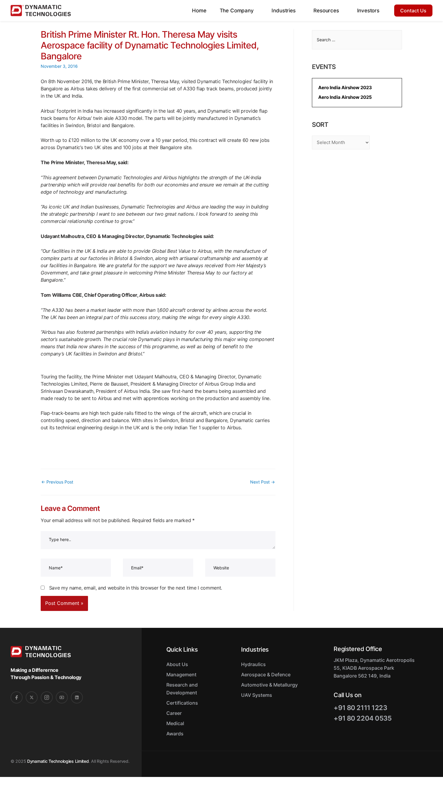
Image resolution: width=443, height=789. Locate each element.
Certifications (182, 703)
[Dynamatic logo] (42, 10)
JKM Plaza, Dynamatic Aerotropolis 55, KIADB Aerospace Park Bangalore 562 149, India (374, 668)
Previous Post (57, 481)
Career (174, 713)
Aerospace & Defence (266, 675)
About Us (177, 664)
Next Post (262, 481)
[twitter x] (32, 697)
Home (199, 11)
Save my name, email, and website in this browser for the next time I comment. (135, 588)
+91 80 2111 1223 (360, 708)
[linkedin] (77, 697)
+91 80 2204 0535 (362, 718)
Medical (175, 723)
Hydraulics (253, 664)
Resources (326, 11)
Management (181, 675)
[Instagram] (47, 697)
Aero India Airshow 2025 (345, 97)
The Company (237, 11)
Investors (368, 11)
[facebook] (17, 697)
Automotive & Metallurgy (269, 685)
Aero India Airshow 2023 (345, 87)
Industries (284, 11)
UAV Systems (256, 695)
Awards (175, 734)
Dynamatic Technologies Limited (58, 761)
